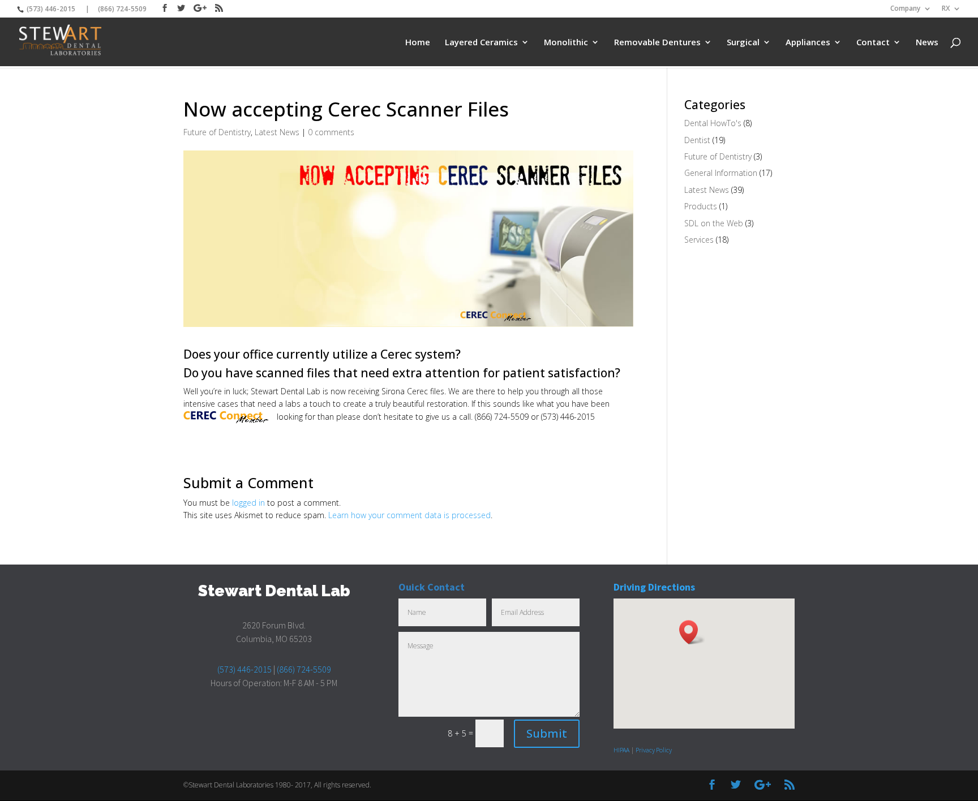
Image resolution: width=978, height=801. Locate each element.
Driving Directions (654, 586)
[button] (692, 632)
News (927, 43)
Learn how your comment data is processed (409, 515)
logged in (248, 502)
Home (417, 43)
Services (699, 239)
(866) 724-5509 (122, 9)
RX (946, 9)
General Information (720, 172)
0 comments (331, 132)
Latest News (277, 132)
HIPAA (621, 750)
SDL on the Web (713, 223)
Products (700, 206)
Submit (546, 733)
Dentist (697, 140)
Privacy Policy (654, 750)
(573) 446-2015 (50, 9)
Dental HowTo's (712, 123)
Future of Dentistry (217, 132)
